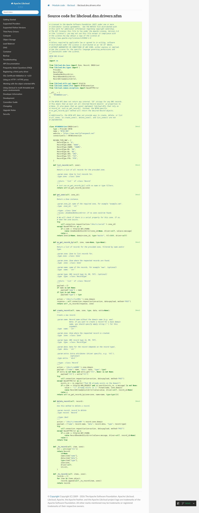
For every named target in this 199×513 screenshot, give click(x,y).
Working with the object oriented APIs (19, 84)
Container (7, 52)
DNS (5, 48)
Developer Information (12, 94)
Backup (6, 56)
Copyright (54, 496)
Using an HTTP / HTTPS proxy (16, 80)
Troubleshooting (10, 60)
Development (8, 98)
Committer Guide (10, 102)
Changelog (7, 106)
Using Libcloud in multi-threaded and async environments (18, 89)
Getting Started (9, 20)
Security (6, 114)
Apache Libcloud (21, 3)
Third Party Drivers (11, 32)
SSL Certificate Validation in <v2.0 (17, 76)
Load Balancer (9, 44)
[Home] (49, 5)
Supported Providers (11, 24)
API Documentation (11, 64)
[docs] (137, 126)
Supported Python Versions (14, 28)
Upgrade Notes (9, 110)
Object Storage (9, 40)
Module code (58, 5)
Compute (7, 36)
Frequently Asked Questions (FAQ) (17, 68)
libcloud (71, 5)
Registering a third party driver (15, 72)
